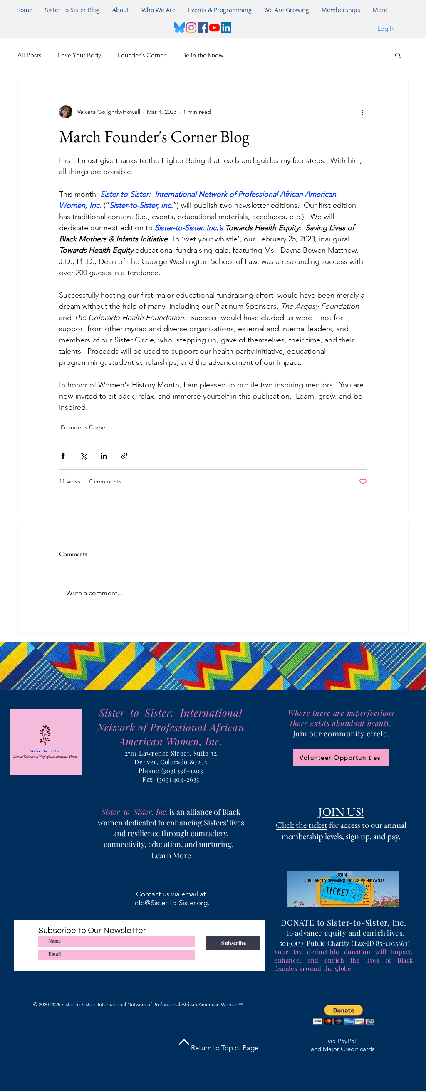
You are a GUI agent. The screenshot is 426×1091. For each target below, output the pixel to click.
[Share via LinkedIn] (104, 456)
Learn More (171, 855)
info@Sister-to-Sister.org (170, 903)
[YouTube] (214, 27)
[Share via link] (124, 456)
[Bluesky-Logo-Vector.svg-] (179, 27)
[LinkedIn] (226, 27)
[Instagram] (191, 27)
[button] (220, 10)
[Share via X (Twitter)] (83, 456)
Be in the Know (202, 55)
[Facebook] (203, 27)
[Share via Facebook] (63, 456)
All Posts (29, 55)
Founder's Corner (142, 55)
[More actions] (362, 112)
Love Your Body (79, 55)
